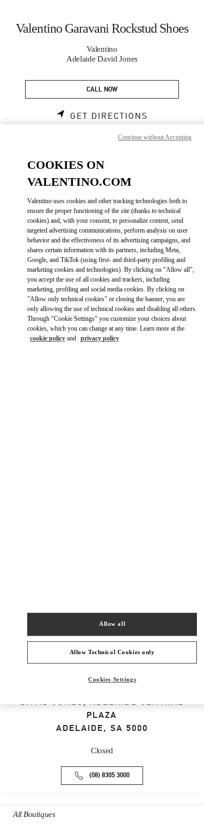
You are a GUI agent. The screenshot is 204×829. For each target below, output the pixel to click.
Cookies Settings (112, 679)
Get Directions (109, 116)
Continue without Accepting (154, 137)
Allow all (112, 623)
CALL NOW (102, 90)
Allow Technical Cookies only (112, 652)
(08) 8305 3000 (109, 775)
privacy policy (100, 338)
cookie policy (47, 338)
